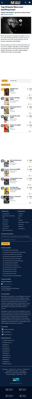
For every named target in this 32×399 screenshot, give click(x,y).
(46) (31, 189)
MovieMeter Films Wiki (12, 371)
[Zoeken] (26, 3)
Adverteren (26, 369)
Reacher (20, 220)
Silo (19, 218)
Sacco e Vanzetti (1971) (15, 197)
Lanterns (20, 213)
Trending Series (21, 211)
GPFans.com (5, 346)
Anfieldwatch (5, 361)
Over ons (19, 369)
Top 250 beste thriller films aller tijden (12, 254)
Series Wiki (22, 371)
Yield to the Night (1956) (15, 125)
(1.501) (30, 180)
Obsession (5, 224)
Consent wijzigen (10, 374)
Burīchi (20, 216)
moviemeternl (7, 332)
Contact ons (12, 369)
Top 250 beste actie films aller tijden (11, 258)
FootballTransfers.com (8, 340)
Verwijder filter (13, 80)
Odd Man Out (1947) (14, 89)
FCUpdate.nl (5, 344)
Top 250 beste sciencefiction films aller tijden (14, 252)
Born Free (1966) (15, 169)
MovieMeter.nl (6, 349)
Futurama (21, 224)
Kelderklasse (5, 359)
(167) (30, 90)
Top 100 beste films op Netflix (10, 263)
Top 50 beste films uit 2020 (9, 269)
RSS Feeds (19, 374)
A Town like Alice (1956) (15, 116)
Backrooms (5, 228)
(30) (31, 108)
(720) (30, 99)
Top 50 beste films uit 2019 (9, 273)
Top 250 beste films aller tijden (10, 250)
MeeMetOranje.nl (6, 363)
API (25, 374)
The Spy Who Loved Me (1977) (16, 179)
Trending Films (5, 211)
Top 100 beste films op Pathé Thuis (11, 267)
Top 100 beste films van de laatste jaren (12, 260)
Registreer (5, 369)
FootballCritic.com (7, 342)
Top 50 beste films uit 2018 (9, 271)
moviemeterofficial (9, 329)
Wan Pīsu (20, 226)
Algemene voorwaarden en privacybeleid (15, 372)
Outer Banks (21, 228)
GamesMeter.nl (6, 355)
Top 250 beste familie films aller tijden (12, 256)
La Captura (5, 219)
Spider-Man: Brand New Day (8, 216)
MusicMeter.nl (6, 351)
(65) (31, 171)
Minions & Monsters (7, 230)
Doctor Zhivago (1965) (15, 98)
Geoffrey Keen (8, 14)
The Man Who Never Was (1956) (15, 188)
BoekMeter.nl (5, 353)
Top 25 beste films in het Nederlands (11, 275)
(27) (31, 117)
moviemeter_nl (8, 334)
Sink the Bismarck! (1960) (16, 161)
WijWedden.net (6, 357)
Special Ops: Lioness (23, 222)
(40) (31, 198)
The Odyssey (5, 226)
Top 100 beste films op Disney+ (10, 265)
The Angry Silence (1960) (15, 107)
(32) (31, 126)
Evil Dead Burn (6, 213)
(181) (30, 162)
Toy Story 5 (5, 222)
